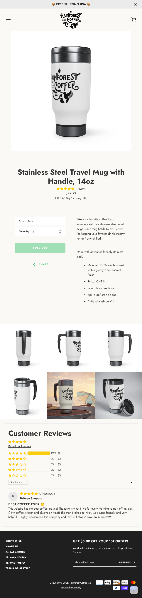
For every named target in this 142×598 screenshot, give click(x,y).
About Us (12, 546)
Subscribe (125, 562)
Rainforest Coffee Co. (81, 582)
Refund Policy (16, 563)
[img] (29, 494)
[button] (66, 189)
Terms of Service (18, 568)
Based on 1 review (19, 446)
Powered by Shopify (71, 587)
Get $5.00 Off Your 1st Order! (100, 541)
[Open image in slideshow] (71, 91)
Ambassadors (16, 552)
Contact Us (14, 541)
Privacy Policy (16, 557)
